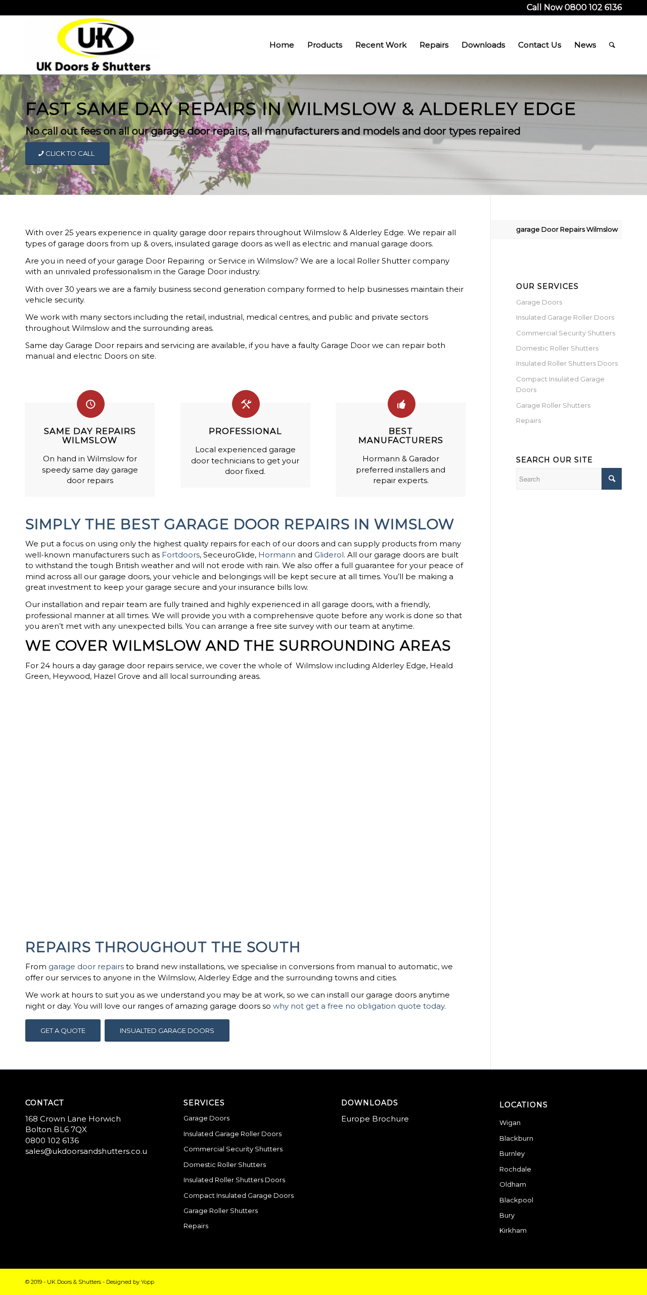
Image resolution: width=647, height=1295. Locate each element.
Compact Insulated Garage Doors (560, 384)
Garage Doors (539, 302)
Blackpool (516, 1200)
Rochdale (515, 1169)
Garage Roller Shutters (553, 405)
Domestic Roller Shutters (557, 348)
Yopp (147, 1281)
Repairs (528, 420)
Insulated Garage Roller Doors (565, 317)
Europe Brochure (375, 1119)
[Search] (612, 45)
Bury (507, 1215)
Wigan (510, 1122)
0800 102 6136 (52, 1140)
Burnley (512, 1153)
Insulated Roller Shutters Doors (567, 363)
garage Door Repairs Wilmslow (567, 229)
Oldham (512, 1184)
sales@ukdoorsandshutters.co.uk (88, 1151)
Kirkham (513, 1230)
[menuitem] (282, 45)
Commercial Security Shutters (565, 333)
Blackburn (516, 1138)
